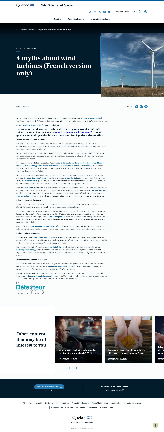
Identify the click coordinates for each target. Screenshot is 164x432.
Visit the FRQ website (114, 390)
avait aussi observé (23, 196)
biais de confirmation (29, 181)
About (56, 19)
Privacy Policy (28, 403)
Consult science (75, 19)
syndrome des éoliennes (71, 178)
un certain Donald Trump (45, 237)
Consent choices (106, 407)
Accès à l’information (100, 403)
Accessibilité (116, 403)
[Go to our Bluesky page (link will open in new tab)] (109, 12)
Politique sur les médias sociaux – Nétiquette (68, 407)
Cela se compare (55, 217)
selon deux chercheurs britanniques (37, 276)
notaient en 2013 (98, 190)
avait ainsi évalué (56, 266)
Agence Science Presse (32, 125)
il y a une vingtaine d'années (35, 178)
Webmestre (92, 407)
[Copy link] (136, 106)
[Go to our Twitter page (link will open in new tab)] (90, 12)
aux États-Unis (55, 247)
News (127, 12)
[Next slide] (74, 368)
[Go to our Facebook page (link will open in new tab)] (95, 12)
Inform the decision (99, 19)
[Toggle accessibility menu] (146, 12)
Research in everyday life (28, 30)
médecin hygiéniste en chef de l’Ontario (42, 166)
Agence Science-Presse (90, 118)
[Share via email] (141, 106)
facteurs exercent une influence (44, 226)
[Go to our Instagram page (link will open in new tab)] (100, 12)
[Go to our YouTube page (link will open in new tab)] (104, 12)
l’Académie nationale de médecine (76, 166)
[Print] (146, 106)
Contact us (119, 12)
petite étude (28, 188)
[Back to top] (155, 425)
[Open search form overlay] (140, 12)
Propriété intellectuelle (80, 403)
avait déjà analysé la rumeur (73, 132)
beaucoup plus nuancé (25, 250)
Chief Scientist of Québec (57, 5)
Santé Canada (63, 163)
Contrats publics (62, 403)
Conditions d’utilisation (44, 403)
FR (135, 12)
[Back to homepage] (17, 30)
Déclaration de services (132, 403)
